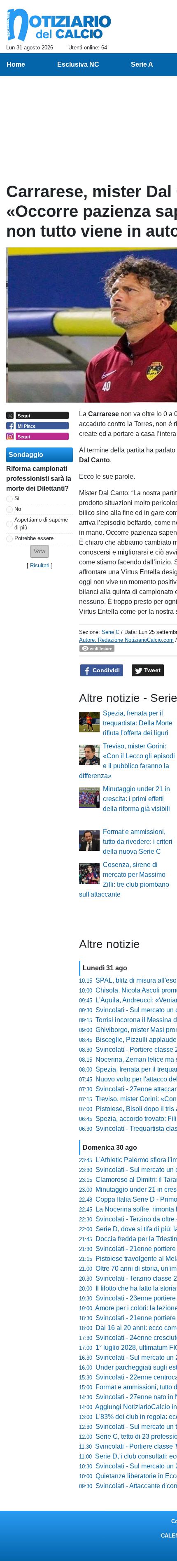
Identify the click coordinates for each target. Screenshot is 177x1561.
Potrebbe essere (34, 538)
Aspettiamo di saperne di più (41, 524)
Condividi (105, 670)
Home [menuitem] (16, 64)
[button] (39, 551)
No (17, 509)
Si (16, 498)
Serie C (110, 632)
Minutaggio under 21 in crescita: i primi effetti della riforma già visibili (136, 798)
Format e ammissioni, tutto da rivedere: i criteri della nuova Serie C (137, 841)
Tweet (151, 670)
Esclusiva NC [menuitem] (78, 64)
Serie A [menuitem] (142, 64)
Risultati (39, 565)
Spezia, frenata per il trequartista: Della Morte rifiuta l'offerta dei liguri (137, 723)
